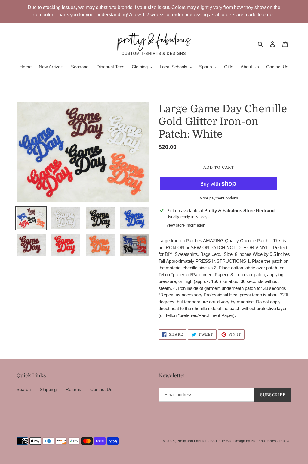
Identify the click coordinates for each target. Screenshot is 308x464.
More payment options (218, 198)
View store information (185, 225)
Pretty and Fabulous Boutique (201, 441)
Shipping (48, 389)
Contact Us (101, 389)
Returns (73, 389)
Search (24, 389)
